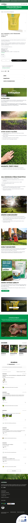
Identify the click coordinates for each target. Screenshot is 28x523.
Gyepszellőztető (13, 353)
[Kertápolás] (5, 349)
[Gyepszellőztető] (14, 349)
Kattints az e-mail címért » (5, 497)
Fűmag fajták (14, 302)
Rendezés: (18, 371)
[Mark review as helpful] (25, 384)
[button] (25, 4)
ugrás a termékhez (5, 290)
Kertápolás (3, 353)
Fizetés (14, 63)
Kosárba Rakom (19, 60)
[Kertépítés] (23, 349)
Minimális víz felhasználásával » (14, 8)
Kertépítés (21, 353)
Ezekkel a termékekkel (14, 0)
